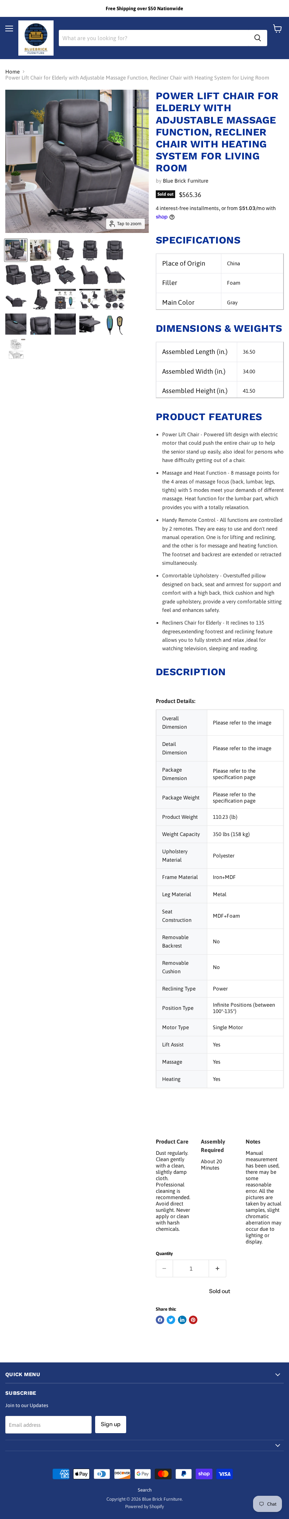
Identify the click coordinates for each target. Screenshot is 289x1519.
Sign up (111, 1424)
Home (12, 72)
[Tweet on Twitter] (171, 1320)
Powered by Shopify (144, 1506)
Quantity (164, 1253)
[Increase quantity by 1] (217, 1268)
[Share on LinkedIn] (182, 1320)
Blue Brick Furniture (185, 181)
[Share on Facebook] (160, 1320)
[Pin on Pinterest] (193, 1320)
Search (145, 1490)
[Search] (257, 38)
